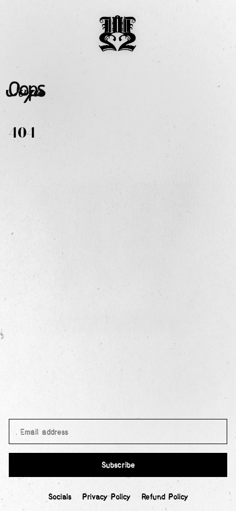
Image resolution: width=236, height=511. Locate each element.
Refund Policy (165, 496)
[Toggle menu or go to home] (118, 34)
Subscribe (118, 464)
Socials (59, 496)
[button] (118, 34)
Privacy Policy (106, 496)
